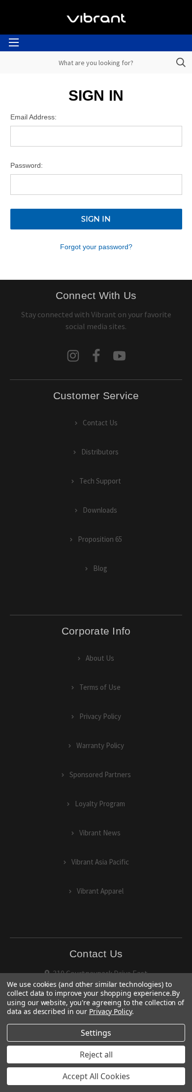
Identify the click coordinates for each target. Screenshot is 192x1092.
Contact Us (100, 422)
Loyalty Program (100, 803)
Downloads (100, 510)
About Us (100, 658)
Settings (96, 1032)
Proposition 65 (100, 539)
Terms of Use (100, 687)
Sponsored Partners (100, 774)
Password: (26, 165)
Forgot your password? (96, 247)
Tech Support (100, 481)
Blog (100, 568)
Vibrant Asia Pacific (100, 861)
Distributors (100, 451)
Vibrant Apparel (100, 891)
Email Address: (33, 117)
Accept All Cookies (96, 1076)
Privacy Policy (100, 716)
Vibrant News (100, 832)
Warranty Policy (100, 745)
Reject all (96, 1054)
